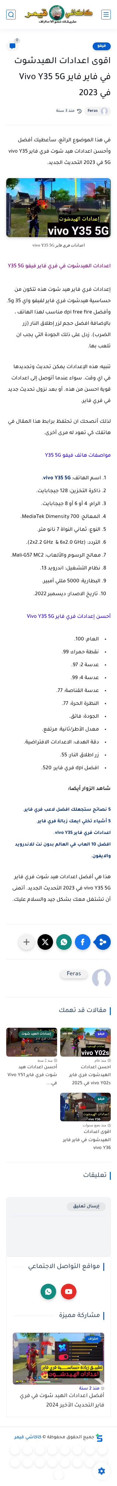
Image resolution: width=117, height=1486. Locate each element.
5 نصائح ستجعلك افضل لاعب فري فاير (67, 810)
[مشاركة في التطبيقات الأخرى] (26, 942)
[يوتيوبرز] (15, 1462)
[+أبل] (15, 1450)
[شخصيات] (27, 1462)
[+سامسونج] (65, 1450)
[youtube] (68, 1291)
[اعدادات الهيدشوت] (77, 1450)
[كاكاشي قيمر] (58, 14)
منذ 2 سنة (89, 1388)
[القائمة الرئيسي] (106, 14)
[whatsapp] (48, 1291)
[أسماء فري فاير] (52, 1462)
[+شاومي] (52, 1450)
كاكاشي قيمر (27, 1437)
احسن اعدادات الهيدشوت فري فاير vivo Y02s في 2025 (90, 1075)
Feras (93, 111)
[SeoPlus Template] (99, 1438)
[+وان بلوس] (65, 1462)
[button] (82, 942)
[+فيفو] (77, 1462)
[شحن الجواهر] (40, 1462)
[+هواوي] (40, 1450)
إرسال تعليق (86, 1206)
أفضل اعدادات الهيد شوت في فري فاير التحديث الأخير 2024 (62, 1401)
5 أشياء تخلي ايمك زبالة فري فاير (74, 821)
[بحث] (11, 14)
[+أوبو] (27, 1450)
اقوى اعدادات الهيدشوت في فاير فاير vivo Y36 (87, 1140)
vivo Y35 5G (57, 478)
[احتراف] (90, 1450)
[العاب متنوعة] (58, 1475)
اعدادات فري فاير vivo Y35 (83, 833)
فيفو (101, 46)
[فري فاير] (102, 1450)
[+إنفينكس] (90, 1462)
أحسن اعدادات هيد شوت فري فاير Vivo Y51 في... (32, 1075)
